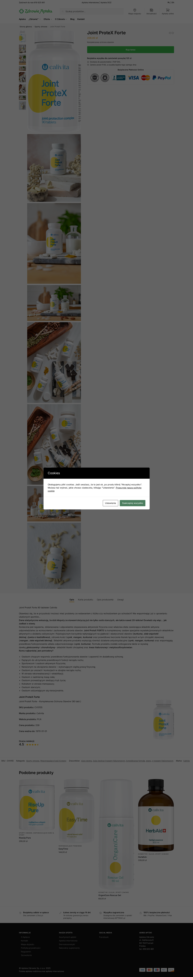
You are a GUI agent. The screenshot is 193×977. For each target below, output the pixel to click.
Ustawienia (110, 503)
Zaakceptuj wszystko (132, 503)
